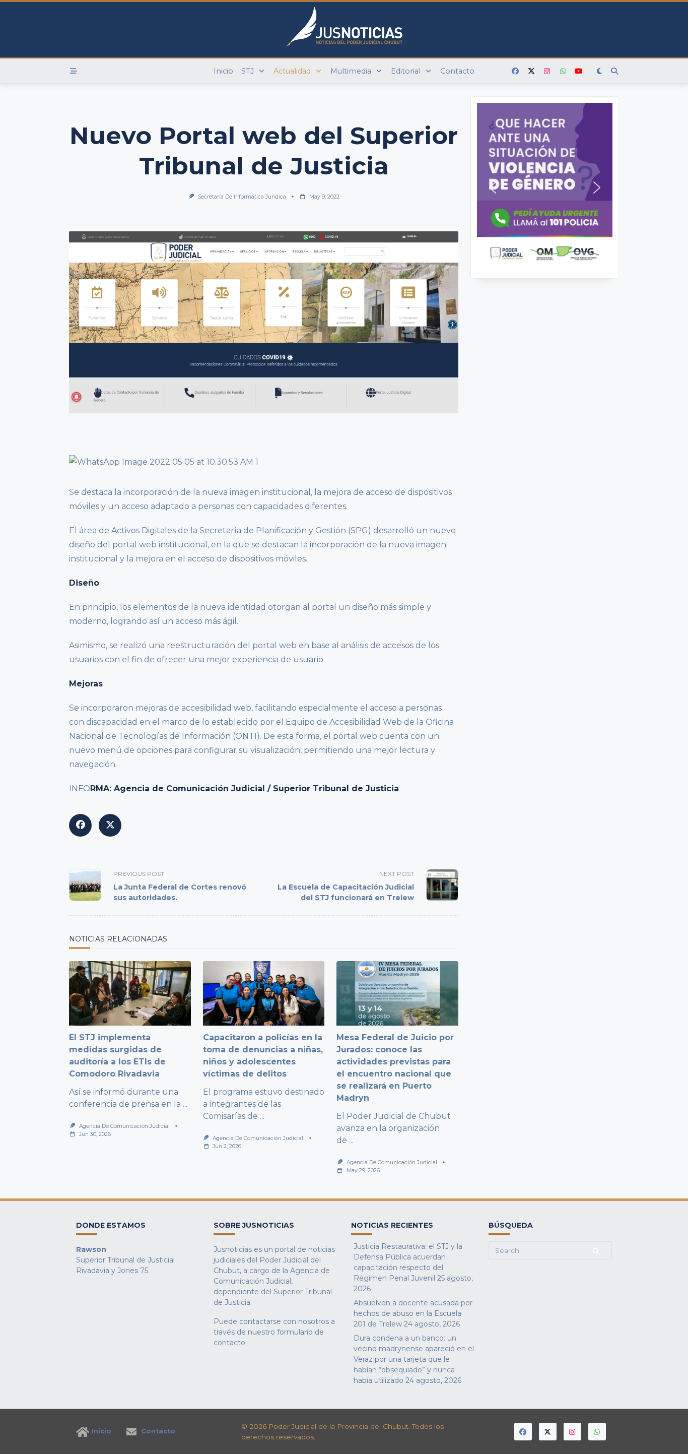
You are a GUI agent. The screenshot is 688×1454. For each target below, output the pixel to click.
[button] (544, 187)
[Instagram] (547, 71)
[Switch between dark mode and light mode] (599, 71)
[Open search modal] (614, 71)
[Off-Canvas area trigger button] (73, 71)
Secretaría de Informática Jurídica (242, 197)
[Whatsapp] (563, 71)
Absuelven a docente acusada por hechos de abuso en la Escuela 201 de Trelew (413, 1313)
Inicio (223, 71)
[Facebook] (515, 71)
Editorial (406, 71)
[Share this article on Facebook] (80, 825)
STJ (247, 71)
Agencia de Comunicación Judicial (124, 1126)
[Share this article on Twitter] (110, 825)
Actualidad (292, 71)
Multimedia (350, 71)
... (185, 1104)
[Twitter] (531, 71)
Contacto (457, 71)
